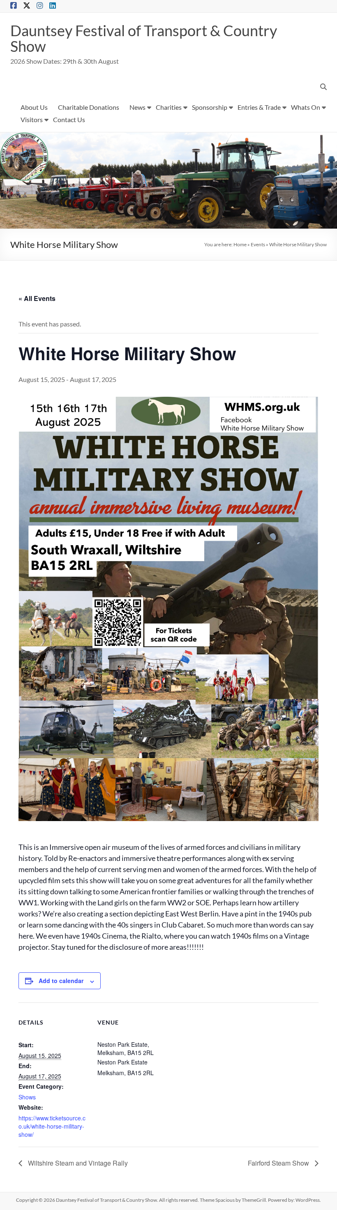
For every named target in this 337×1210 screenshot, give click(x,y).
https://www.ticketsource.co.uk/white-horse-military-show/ (51, 1126)
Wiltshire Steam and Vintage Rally (77, 1163)
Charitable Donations (88, 107)
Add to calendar (61, 980)
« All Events (36, 298)
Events (258, 244)
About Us (34, 107)
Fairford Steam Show (279, 1163)
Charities (169, 107)
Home (240, 244)
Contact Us (69, 119)
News (137, 107)
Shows (27, 1097)
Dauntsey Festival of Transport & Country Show (143, 38)
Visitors (32, 119)
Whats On (305, 107)
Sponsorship (209, 107)
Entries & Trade (259, 107)
